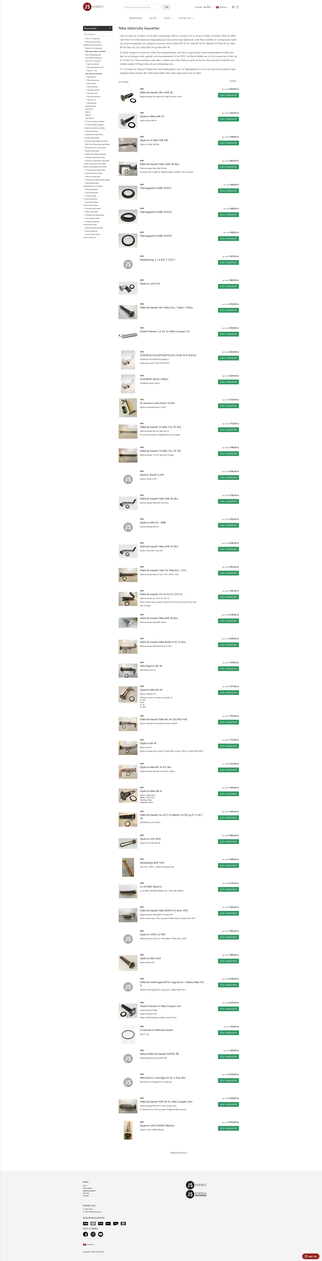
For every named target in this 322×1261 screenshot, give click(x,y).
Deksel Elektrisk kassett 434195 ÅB (159, 1054)
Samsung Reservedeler (92, 218)
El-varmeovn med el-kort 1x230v (157, 403)
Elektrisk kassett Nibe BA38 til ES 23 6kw (163, 642)
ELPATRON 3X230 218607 (154, 379)
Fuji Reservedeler (90, 196)
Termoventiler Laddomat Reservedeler (97, 180)
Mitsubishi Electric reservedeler (95, 148)
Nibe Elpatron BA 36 (151, 666)
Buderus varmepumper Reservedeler (95, 167)
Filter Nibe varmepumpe (93, 61)
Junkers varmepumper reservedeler (95, 164)
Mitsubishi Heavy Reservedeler (95, 157)
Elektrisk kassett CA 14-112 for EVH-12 (161, 594)
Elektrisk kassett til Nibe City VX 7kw (160, 450)
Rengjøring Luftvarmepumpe (93, 45)
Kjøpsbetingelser (89, 1190)
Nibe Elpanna (91, 77)
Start (85, 1185)
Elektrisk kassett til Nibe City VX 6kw (160, 427)
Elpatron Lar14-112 (150, 283)
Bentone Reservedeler (92, 151)
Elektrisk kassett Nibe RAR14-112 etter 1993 (164, 910)
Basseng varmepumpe (92, 221)
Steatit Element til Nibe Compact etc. (161, 1006)
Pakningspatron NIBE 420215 (156, 235)
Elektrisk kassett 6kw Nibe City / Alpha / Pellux (166, 307)
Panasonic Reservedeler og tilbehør (96, 141)
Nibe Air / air (91, 100)
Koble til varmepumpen (92, 176)
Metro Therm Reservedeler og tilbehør (97, 144)
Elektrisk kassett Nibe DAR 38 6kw (159, 498)
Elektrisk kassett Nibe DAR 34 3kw (159, 546)
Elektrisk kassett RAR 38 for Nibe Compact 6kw (166, 1101)
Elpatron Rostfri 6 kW (152, 474)
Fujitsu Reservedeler (91, 193)
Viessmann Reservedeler (93, 208)
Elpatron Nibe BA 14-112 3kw (155, 767)
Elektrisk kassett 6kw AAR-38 (156, 92)
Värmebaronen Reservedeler (94, 134)
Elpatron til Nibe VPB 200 (154, 140)
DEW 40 (88, 115)
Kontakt (86, 1195)
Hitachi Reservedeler (90, 224)
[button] (234, 81)
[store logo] (93, 7)
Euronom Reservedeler (91, 205)
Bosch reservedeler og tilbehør (95, 128)
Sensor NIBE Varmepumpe (93, 58)
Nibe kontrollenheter (93, 96)
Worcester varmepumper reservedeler (97, 161)
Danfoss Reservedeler (92, 138)
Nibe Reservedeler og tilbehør (95, 51)
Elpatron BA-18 (148, 743)
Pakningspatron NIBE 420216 (156, 212)
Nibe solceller (91, 83)
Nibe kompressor (90, 106)
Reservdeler (87, 1188)
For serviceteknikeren (90, 199)
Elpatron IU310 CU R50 (152, 934)
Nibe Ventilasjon (92, 87)
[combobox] (143, 7)
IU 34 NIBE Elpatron (151, 886)
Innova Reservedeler (91, 202)
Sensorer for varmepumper (93, 48)
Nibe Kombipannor (93, 80)
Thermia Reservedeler (92, 183)
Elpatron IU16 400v (150, 838)
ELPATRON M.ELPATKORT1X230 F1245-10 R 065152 (168, 355)
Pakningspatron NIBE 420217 (155, 188)
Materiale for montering (93, 42)
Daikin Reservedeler (91, 212)
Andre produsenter (91, 231)
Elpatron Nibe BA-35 (151, 689)
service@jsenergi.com (93, 1211)
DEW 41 (87, 112)
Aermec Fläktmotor (90, 237)
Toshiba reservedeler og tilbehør (95, 154)
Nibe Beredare (91, 103)
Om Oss (86, 1193)
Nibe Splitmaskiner (93, 90)
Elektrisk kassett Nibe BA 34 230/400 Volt (163, 719)
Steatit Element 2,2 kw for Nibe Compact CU (165, 331)
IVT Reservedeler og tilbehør (94, 125)
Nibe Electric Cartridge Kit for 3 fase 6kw (163, 1077)
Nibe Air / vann (92, 71)
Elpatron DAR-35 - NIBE (153, 522)
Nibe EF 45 (89, 109)
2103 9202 (88, 1209)
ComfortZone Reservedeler (94, 173)
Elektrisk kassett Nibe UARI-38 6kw (159, 164)
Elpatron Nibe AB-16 (151, 791)
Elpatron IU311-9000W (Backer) (157, 1125)
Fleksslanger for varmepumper (93, 186)
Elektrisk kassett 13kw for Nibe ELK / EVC (163, 570)
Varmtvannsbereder (91, 131)
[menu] (161, 18)
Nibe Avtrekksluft (93, 64)
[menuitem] (135, 18)
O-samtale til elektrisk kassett (156, 1030)
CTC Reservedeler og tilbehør (94, 121)
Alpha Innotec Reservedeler (94, 228)
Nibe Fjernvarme (92, 93)
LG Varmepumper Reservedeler (95, 170)
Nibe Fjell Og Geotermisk (95, 67)
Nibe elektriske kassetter (93, 74)
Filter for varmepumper (92, 38)
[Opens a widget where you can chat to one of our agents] (310, 1256)
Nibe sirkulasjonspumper (93, 55)
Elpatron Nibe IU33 (150, 958)
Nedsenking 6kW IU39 (152, 862)
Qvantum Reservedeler (92, 234)
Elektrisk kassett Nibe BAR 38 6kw (159, 618)
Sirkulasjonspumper (91, 189)
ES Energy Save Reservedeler (94, 215)
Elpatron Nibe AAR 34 (152, 116)
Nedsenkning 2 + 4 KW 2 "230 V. (157, 259)
